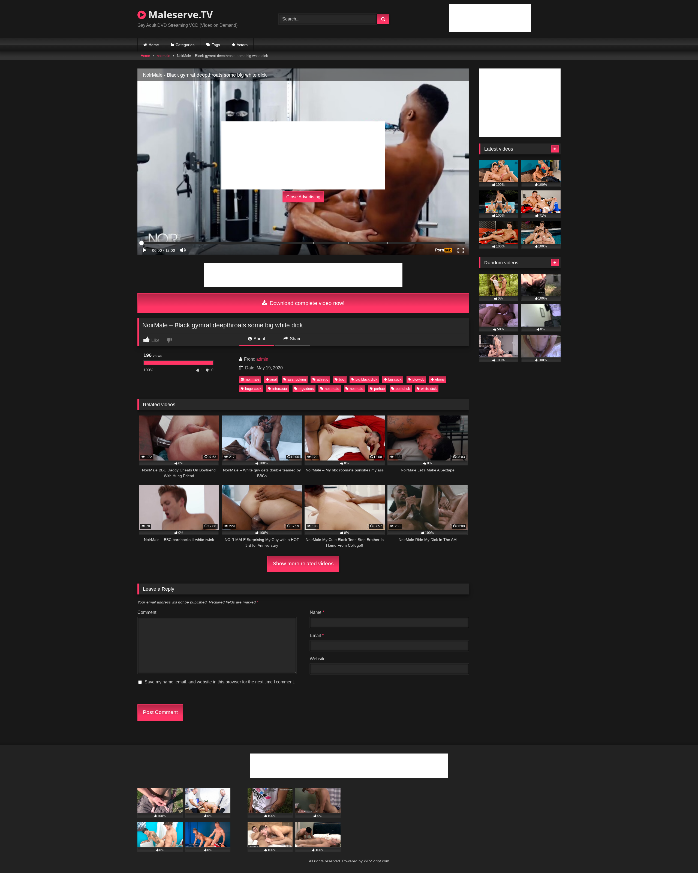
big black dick (366, 379)
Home (154, 45)
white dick (429, 389)
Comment (146, 612)
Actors (242, 45)
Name (317, 612)
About (259, 338)
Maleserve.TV (179, 14)
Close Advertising (303, 197)
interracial (280, 389)
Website (318, 658)
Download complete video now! (306, 303)
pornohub (403, 389)
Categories (185, 45)
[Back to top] (681, 856)
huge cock (253, 389)
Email (317, 635)
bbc (342, 379)
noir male (332, 389)
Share (295, 338)
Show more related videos (303, 563)
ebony (440, 379)
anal (273, 379)
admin (262, 359)
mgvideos (306, 389)
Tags (216, 45)
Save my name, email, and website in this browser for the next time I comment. (220, 682)
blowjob (418, 379)
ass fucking (297, 379)
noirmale (163, 56)
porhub (379, 389)
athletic (322, 379)
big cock (395, 379)
